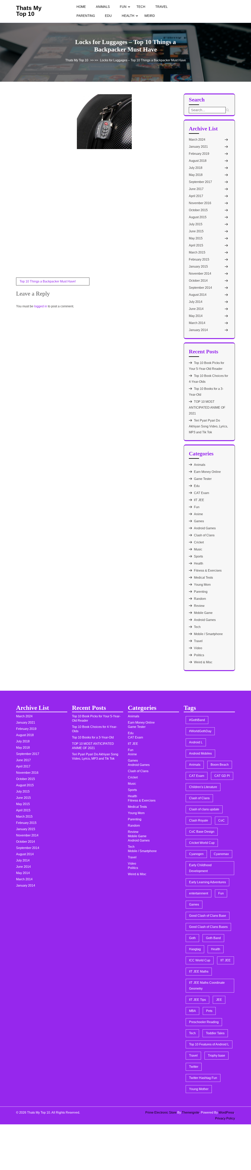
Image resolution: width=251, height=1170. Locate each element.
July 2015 (195, 224)
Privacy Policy (225, 1118)
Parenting (85, 15)
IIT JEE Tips (197, 999)
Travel (161, 6)
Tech (140, 6)
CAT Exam (201, 493)
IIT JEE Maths (198, 971)
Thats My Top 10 (29, 11)
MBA (192, 1011)
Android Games (205, 528)
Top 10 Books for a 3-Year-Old (93, 737)
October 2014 (198, 280)
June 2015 (196, 231)
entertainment (198, 893)
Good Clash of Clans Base (207, 915)
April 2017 (196, 196)
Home (81, 6)
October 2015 (198, 210)
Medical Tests (203, 577)
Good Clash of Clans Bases (208, 926)
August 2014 (197, 294)
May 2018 (196, 174)
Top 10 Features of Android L (209, 1044)
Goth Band (213, 938)
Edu (108, 15)
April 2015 (196, 245)
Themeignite (190, 1112)
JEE (219, 999)
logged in (40, 306)
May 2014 (196, 316)
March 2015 (197, 252)
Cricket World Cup (202, 842)
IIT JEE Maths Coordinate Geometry (207, 985)
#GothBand (197, 720)
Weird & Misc (203, 662)
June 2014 (196, 308)
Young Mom (202, 584)
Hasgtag (195, 949)
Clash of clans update (204, 809)
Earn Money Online (207, 471)
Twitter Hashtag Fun (203, 1078)
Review (199, 605)
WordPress (226, 1112)
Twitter (193, 1066)
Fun (123, 6)
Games (199, 521)
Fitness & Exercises (208, 570)
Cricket (199, 542)
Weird (149, 15)
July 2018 (195, 167)
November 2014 (200, 273)
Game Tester (203, 478)
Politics (199, 655)
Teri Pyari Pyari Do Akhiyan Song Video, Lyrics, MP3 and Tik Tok (208, 426)
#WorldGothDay (200, 731)
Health (128, 15)
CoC (221, 820)
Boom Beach (220, 764)
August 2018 (197, 160)
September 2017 (200, 182)
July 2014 (195, 301)
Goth (192, 938)
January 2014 (198, 330)
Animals (103, 6)
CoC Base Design (201, 831)
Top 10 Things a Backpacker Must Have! (48, 281)
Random (200, 598)
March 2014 (197, 323)
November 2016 (200, 203)
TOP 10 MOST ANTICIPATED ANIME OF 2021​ (207, 407)
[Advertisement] (45, 120)
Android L (196, 742)
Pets (209, 1011)
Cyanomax (221, 854)
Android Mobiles (200, 753)
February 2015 (199, 259)
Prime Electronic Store (160, 1112)
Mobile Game (203, 612)
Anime (198, 514)
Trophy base (216, 1055)
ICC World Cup (199, 960)
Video (198, 648)
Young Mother (198, 1089)
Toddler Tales (215, 1033)
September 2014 (200, 287)
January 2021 (198, 146)
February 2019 (199, 153)
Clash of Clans (204, 535)
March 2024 (197, 139)
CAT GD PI (222, 775)
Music (198, 549)
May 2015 (196, 238)
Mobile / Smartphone (208, 634)
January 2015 (198, 266)
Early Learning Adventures (207, 882)
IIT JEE (199, 500)
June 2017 (196, 189)
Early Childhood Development (200, 868)
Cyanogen (196, 854)
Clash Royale (198, 820)
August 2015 (197, 217)
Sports (198, 556)
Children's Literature (203, 787)
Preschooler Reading (204, 1022)
